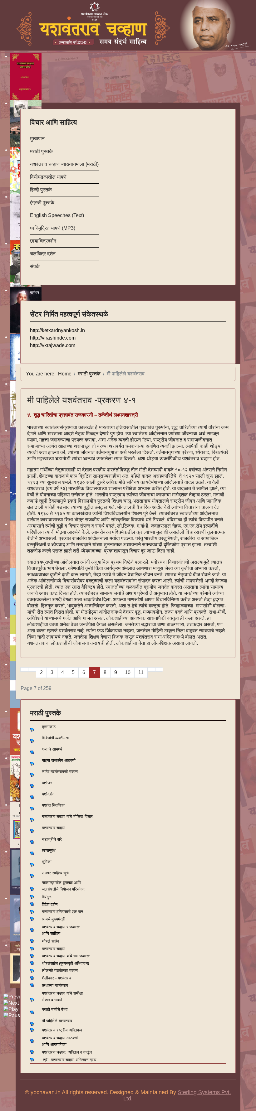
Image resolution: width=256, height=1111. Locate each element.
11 (141, 672)
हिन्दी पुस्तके (41, 189)
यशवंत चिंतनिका (53, 805)
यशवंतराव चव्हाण (53, 827)
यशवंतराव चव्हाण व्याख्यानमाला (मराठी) (64, 164)
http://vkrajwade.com (52, 345)
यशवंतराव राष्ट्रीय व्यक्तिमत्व (62, 1030)
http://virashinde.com (53, 338)
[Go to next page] (151, 669)
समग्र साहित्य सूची (56, 873)
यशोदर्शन (48, 794)
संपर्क (35, 266)
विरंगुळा (47, 897)
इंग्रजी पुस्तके (42, 202)
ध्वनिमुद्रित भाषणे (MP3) (52, 228)
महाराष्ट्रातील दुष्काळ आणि (61, 882)
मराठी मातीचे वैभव (54, 1009)
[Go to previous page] (32, 669)
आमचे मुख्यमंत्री (53, 919)
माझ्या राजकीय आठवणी (59, 760)
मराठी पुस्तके (41, 151)
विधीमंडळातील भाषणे (48, 177)
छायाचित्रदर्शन (43, 241)
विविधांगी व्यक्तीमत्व (55, 738)
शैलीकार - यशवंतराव (56, 978)
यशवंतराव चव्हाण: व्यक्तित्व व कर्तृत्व (67, 1052)
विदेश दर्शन (49, 904)
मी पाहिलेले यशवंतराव (57, 1020)
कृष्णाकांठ (49, 726)
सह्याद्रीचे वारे (52, 839)
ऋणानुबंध (49, 850)
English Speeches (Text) (57, 215)
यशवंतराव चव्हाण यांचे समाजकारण (66, 956)
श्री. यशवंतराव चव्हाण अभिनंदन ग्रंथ (69, 1059)
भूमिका (47, 861)
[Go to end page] (159, 669)
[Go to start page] (24, 669)
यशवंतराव (48, 911)
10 (127, 672)
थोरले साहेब (50, 941)
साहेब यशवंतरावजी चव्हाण (60, 771)
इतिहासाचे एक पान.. (71, 911)
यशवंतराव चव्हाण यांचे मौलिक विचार (67, 816)
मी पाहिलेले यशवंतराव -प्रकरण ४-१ (81, 400)
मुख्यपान (37, 138)
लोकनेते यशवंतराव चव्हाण (60, 970)
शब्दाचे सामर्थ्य (52, 749)
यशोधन (47, 782)
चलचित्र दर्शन (43, 253)
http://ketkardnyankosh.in (57, 330)
